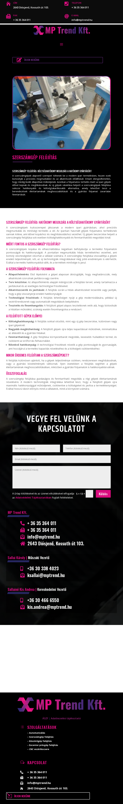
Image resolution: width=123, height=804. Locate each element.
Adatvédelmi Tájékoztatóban (33, 497)
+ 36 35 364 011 (80, 7)
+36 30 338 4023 (43, 568)
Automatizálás (37, 732)
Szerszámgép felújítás (41, 736)
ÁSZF (45, 718)
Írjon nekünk (31, 60)
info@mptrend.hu (82, 20)
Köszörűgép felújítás (40, 741)
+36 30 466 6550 (43, 600)
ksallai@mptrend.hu (46, 575)
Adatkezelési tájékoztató (66, 718)
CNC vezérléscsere (39, 749)
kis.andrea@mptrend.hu (49, 606)
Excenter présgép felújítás (43, 745)
